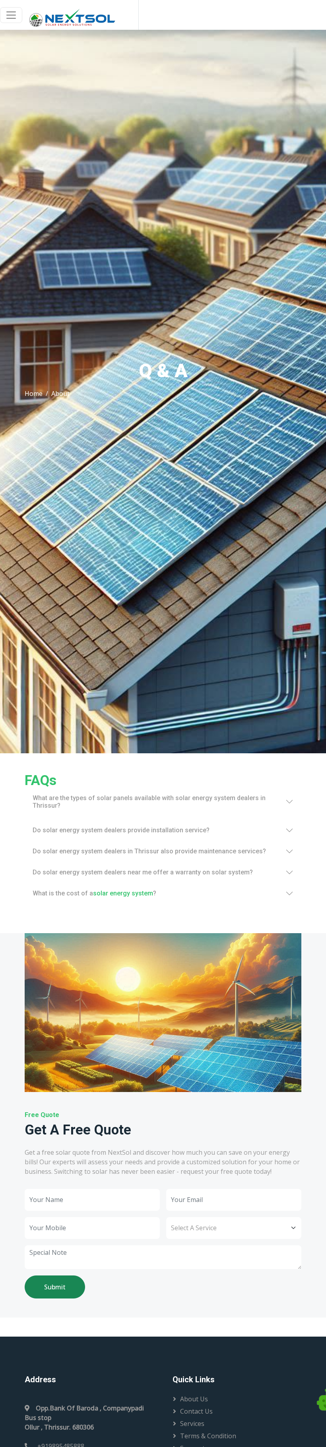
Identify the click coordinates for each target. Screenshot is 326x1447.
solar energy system (123, 893)
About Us (194, 1399)
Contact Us (196, 1411)
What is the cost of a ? (94, 893)
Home (34, 393)
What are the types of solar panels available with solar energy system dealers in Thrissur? (149, 801)
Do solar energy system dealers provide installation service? (121, 830)
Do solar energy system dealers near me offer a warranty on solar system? (143, 872)
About (60, 393)
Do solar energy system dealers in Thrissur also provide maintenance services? (149, 851)
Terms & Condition (208, 1436)
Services (192, 1423)
